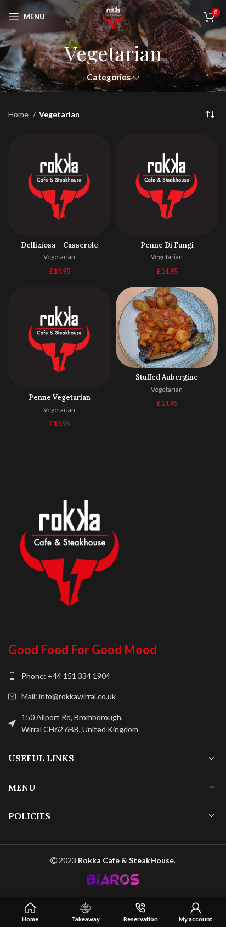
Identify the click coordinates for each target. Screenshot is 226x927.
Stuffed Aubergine (166, 376)
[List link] (113, 676)
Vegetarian (59, 257)
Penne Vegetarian (60, 397)
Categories (109, 77)
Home (19, 114)
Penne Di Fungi (167, 244)
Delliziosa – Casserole (59, 244)
